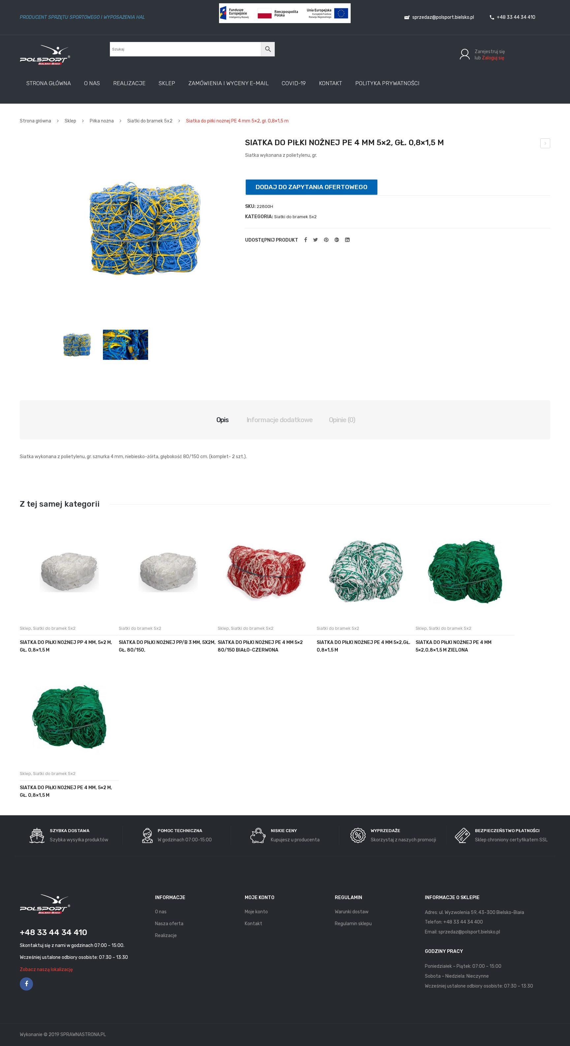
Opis (222, 420)
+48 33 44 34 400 (463, 922)
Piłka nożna (102, 121)
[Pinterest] (326, 240)
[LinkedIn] (347, 240)
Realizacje (166, 935)
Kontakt (253, 924)
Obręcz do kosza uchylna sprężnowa (545, 144)
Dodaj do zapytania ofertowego (311, 187)
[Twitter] (315, 240)
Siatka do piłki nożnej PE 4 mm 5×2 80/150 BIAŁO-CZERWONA (260, 646)
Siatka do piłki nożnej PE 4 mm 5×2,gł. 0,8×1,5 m (363, 646)
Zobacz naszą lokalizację (46, 969)
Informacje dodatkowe (279, 420)
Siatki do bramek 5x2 (150, 121)
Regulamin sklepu (353, 924)
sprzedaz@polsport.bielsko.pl (442, 17)
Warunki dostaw (351, 912)
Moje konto (256, 912)
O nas (161, 912)
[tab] (222, 419)
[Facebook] (305, 240)
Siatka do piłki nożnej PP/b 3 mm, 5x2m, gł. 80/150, (167, 646)
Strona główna (35, 121)
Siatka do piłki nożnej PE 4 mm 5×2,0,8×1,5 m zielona (453, 646)
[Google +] (336, 240)
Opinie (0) (342, 420)
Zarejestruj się (490, 51)
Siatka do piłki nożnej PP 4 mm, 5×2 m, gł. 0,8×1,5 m (66, 646)
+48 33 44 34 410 (515, 17)
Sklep (70, 121)
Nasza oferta (169, 924)
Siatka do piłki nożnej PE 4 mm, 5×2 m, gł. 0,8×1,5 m (66, 791)
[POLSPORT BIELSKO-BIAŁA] (45, 54)
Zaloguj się (493, 58)
